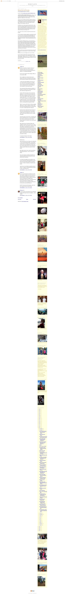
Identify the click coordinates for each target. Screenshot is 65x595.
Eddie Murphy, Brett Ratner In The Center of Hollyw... (43, 482)
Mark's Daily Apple (40, 85)
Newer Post (19, 199)
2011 (39, 427)
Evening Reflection (42, 490)
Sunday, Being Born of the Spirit (43, 455)
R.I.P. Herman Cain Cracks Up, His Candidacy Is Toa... (42, 502)
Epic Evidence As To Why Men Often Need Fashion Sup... (43, 472)
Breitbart (39, 97)
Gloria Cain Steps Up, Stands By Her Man (42, 505)
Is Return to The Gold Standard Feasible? (42, 478)
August (41, 515)
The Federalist (40, 93)
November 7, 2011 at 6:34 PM (26, 137)
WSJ (38, 87)
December (41, 428)
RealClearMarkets (40, 92)
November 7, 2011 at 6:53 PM (26, 169)
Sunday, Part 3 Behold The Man (43, 492)
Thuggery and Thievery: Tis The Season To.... (42, 465)
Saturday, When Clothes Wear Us (42, 469)
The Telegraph (40, 84)
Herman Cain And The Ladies (23, 10)
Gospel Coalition (40, 72)
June (40, 518)
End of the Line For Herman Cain (42, 499)
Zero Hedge (39, 86)
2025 (39, 409)
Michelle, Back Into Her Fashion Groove (42, 463)
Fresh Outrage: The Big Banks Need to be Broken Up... (42, 442)
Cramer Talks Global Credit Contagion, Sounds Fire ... (42, 439)
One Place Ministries (40, 73)
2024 (39, 410)
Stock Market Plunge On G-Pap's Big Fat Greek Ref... (42, 507)
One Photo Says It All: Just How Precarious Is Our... (43, 437)
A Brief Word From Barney (42, 435)
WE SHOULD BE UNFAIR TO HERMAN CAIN (28, 13)
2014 (39, 423)
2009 (39, 527)
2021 (39, 414)
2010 (39, 526)
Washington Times (40, 95)
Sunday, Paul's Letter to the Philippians (42, 467)
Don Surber (39, 83)
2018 (39, 418)
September (41, 514)
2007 (39, 530)
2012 (39, 426)
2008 (39, 529)
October (41, 513)
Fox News (39, 81)
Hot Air (39, 96)
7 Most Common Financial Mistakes (43, 497)
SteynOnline (39, 99)
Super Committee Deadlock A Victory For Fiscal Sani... (43, 452)
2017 (39, 419)
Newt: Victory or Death (42, 446)
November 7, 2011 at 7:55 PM (26, 195)
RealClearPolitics (40, 88)
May (40, 519)
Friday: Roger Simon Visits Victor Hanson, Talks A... (42, 475)
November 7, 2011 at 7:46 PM (26, 187)
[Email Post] (29, 61)
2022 (39, 413)
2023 (39, 411)
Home (27, 199)
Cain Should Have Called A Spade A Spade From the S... (43, 510)
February (41, 523)
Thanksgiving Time (42, 450)
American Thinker (40, 90)
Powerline (39, 89)
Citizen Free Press (40, 75)
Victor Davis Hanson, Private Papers (42, 101)
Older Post (34, 199)
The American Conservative (42, 94)
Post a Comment (20, 197)
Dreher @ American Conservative (40, 107)
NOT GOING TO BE (22, 11)
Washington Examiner (41, 82)
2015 (39, 422)
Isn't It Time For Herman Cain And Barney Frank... (42, 432)
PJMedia (39, 76)
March (41, 522)
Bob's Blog (39, 102)
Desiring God (39, 74)
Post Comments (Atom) (25, 201)
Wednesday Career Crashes (42, 480)
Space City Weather (40, 77)
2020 (39, 415)
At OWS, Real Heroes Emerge (42, 461)
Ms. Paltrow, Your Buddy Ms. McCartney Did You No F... (43, 458)
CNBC (39, 78)
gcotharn (21, 66)
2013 (39, 424)
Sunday (40, 444)
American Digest (40, 103)
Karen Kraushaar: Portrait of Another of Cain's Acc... (43, 485)
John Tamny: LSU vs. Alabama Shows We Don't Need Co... (42, 494)
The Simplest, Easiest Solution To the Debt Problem (42, 448)
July (40, 517)
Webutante (32, 4)
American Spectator (40, 98)
